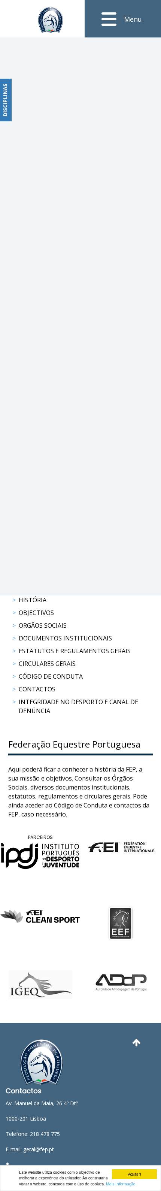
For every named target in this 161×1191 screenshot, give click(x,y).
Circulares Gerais (47, 664)
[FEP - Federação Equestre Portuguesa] (50, 20)
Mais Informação (120, 1184)
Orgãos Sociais (43, 625)
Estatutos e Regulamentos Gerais (75, 651)
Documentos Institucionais (65, 638)
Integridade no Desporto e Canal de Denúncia (78, 706)
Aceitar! (134, 1174)
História (32, 600)
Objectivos (36, 613)
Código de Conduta (51, 676)
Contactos (37, 689)
